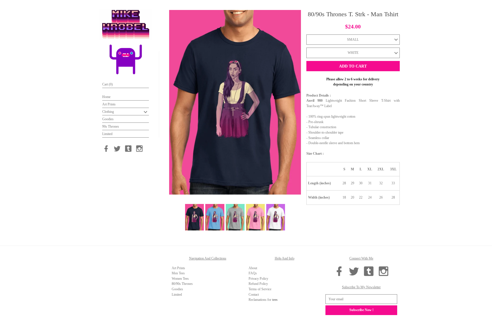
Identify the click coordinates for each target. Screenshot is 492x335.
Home (106, 97)
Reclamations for (263, 300)
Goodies (108, 119)
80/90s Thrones (182, 284)
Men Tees (178, 273)
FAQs (253, 273)
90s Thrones (110, 126)
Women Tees (180, 279)
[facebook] (106, 148)
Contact (254, 295)
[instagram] (139, 148)
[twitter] (117, 148)
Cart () (107, 84)
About (253, 268)
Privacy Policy (258, 279)
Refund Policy (258, 284)
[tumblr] (128, 148)
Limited (107, 134)
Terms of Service (260, 289)
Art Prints (109, 104)
